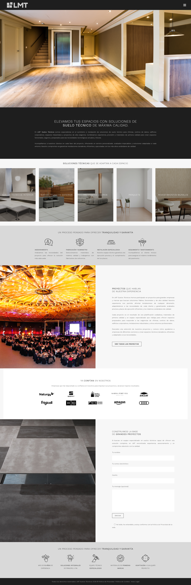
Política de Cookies (123, 581)
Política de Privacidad (160, 524)
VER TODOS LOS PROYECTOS (127, 344)
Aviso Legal (135, 581)
